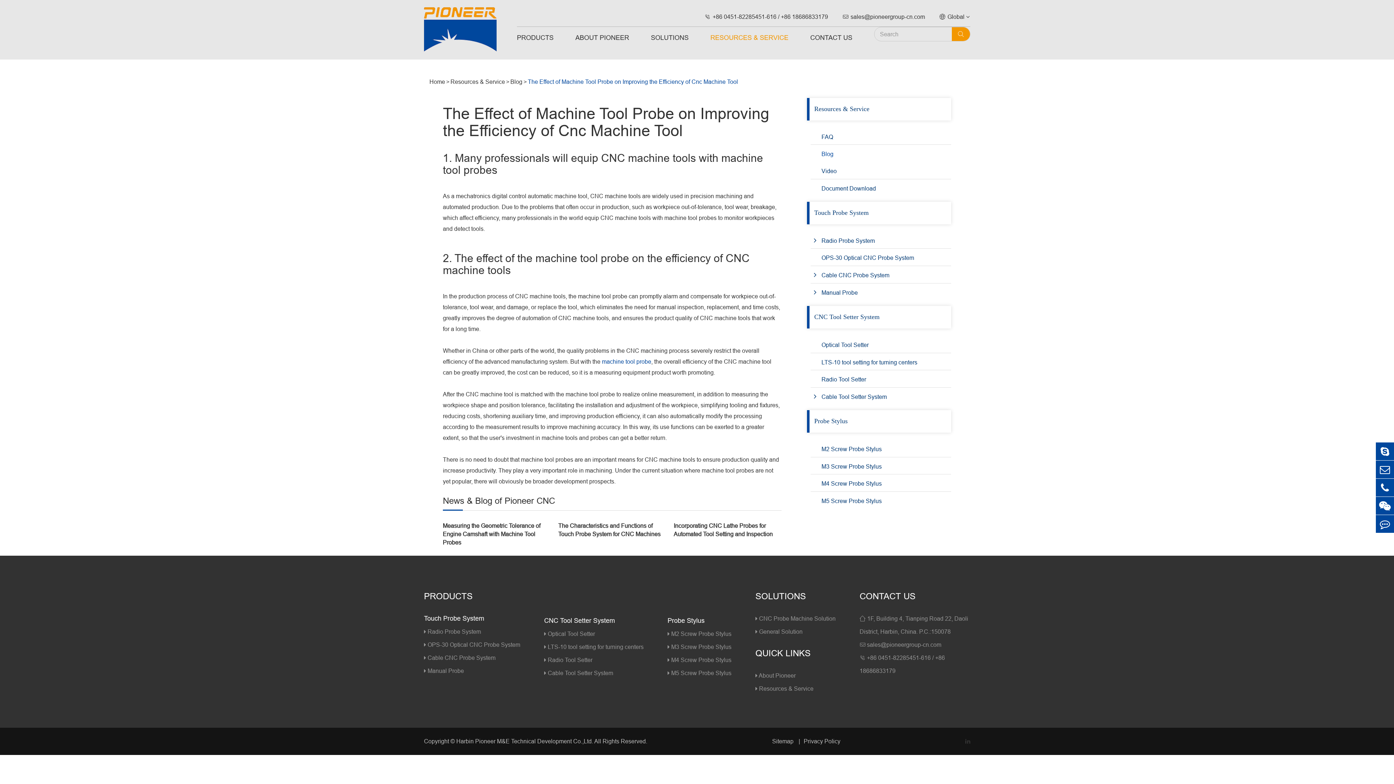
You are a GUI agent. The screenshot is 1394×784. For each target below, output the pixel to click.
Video (829, 171)
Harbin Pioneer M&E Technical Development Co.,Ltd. (524, 741)
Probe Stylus (831, 421)
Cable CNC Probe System (855, 275)
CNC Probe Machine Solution (797, 618)
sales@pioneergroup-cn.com (884, 16)
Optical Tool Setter (845, 345)
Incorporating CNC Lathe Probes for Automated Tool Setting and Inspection (723, 529)
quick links (783, 653)
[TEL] (1385, 488)
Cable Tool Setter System (854, 396)
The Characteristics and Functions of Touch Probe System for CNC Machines (609, 529)
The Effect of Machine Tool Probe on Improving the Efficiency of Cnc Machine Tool (633, 81)
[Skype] (1385, 451)
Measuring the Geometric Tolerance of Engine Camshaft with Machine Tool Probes (492, 534)
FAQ (827, 137)
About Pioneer (602, 37)
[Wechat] (1385, 506)
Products (535, 37)
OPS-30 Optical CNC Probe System (868, 257)
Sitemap (783, 741)
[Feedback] (1385, 524)
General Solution (780, 631)
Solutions (670, 37)
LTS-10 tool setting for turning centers (869, 362)
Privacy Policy (822, 741)
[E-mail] (1385, 469)
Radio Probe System (848, 240)
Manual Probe (840, 292)
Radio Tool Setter (844, 379)
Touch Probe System (841, 212)
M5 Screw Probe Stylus (852, 501)
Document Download (849, 188)
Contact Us (831, 37)
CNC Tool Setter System (847, 316)
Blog (516, 81)
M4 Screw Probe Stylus (852, 483)
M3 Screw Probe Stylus (852, 466)
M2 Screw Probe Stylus (852, 449)
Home (437, 81)
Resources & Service (749, 37)
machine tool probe (626, 361)
